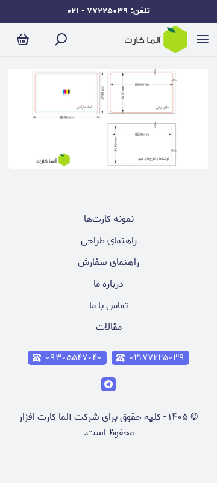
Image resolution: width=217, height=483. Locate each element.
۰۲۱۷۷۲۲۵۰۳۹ (156, 358)
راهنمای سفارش (108, 262)
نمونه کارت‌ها (109, 219)
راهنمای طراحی (109, 240)
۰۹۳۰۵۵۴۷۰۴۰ (73, 358)
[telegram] (108, 384)
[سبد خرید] (22, 40)
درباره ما (108, 284)
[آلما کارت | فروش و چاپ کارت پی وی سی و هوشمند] (156, 39)
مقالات (109, 327)
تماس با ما (108, 306)
